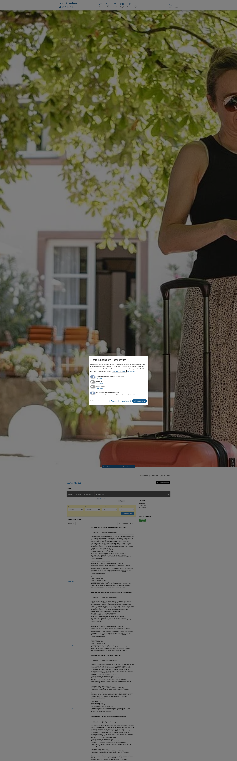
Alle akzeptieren (139, 401)
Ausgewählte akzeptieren (120, 401)
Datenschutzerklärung (119, 371)
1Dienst (99, 378)
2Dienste (99, 383)
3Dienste (99, 388)
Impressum (131, 371)
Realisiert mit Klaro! (95, 401)
